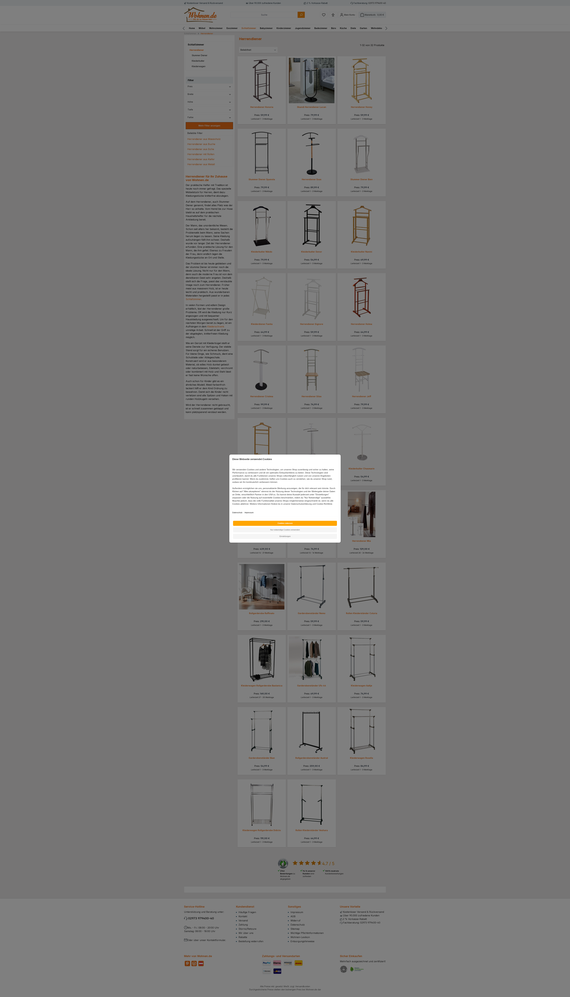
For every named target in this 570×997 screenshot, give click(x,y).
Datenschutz (237, 513)
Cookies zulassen (285, 523)
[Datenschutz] (232, 507)
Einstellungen (285, 536)
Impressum (249, 513)
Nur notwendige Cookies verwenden (285, 530)
